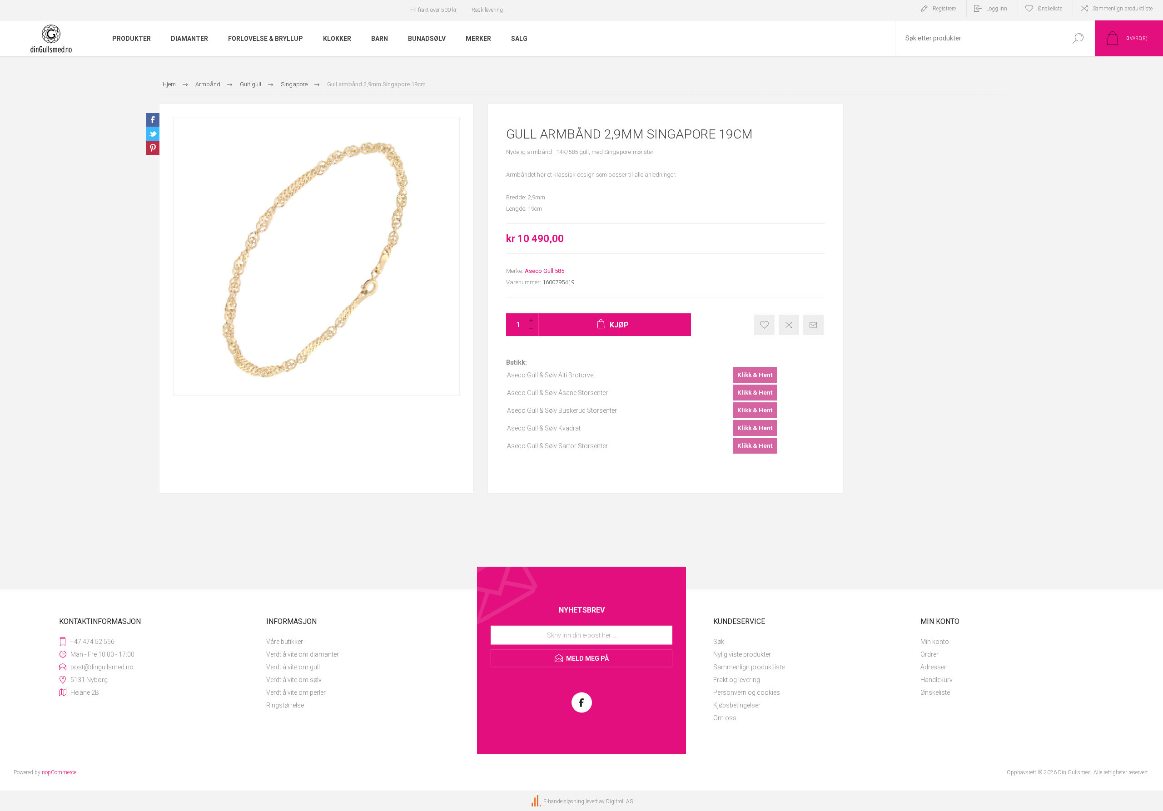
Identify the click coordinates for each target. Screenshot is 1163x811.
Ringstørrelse (285, 705)
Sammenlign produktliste (1123, 8)
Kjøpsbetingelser (736, 705)
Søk (718, 641)
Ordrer (929, 654)
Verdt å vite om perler (296, 692)
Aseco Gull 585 (544, 270)
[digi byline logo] (537, 801)
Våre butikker (284, 641)
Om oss (724, 718)
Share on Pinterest (152, 148)
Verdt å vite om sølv (294, 679)
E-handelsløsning (563, 801)
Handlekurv (936, 679)
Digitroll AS (619, 801)
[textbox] (978, 38)
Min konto (934, 641)
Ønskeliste (935, 692)
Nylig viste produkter (742, 654)
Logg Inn (996, 8)
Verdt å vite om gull (293, 667)
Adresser (933, 667)
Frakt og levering (736, 679)
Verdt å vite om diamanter (302, 654)
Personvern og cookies (746, 692)
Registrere (944, 8)
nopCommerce (59, 772)
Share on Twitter (152, 134)
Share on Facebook (152, 120)
